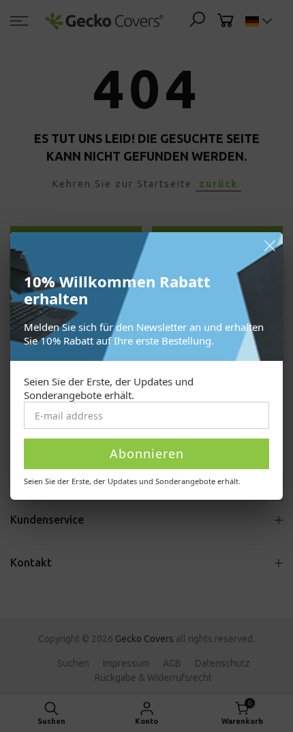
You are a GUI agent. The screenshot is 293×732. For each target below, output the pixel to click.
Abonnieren (147, 453)
